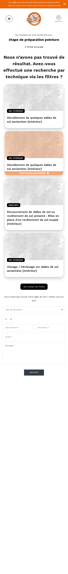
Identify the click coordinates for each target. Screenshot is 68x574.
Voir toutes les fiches (34, 286)
